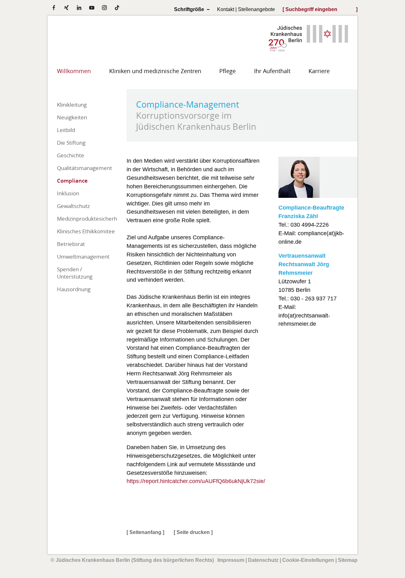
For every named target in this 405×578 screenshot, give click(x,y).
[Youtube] (92, 7)
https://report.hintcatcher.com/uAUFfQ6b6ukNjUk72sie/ (196, 481)
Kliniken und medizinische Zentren (155, 71)
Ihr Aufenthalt (272, 71)
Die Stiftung (71, 142)
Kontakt (225, 9)
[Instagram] (104, 7)
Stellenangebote (256, 9)
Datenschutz (263, 560)
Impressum (230, 560)
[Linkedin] (79, 7)
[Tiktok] (117, 7)
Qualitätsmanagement (84, 168)
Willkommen (74, 71)
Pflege (227, 71)
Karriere (319, 71)
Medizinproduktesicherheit (87, 218)
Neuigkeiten (72, 117)
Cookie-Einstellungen (308, 560)
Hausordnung (73, 289)
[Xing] (66, 7)
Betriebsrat (71, 244)
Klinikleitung (72, 104)
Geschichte (70, 155)
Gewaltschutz (73, 206)
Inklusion (68, 193)
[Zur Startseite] (308, 49)
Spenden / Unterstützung (74, 273)
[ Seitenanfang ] (145, 532)
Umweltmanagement (83, 256)
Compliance (72, 180)
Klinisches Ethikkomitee (86, 231)
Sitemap (348, 560)
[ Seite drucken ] (193, 532)
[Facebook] (54, 7)
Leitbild (66, 130)
